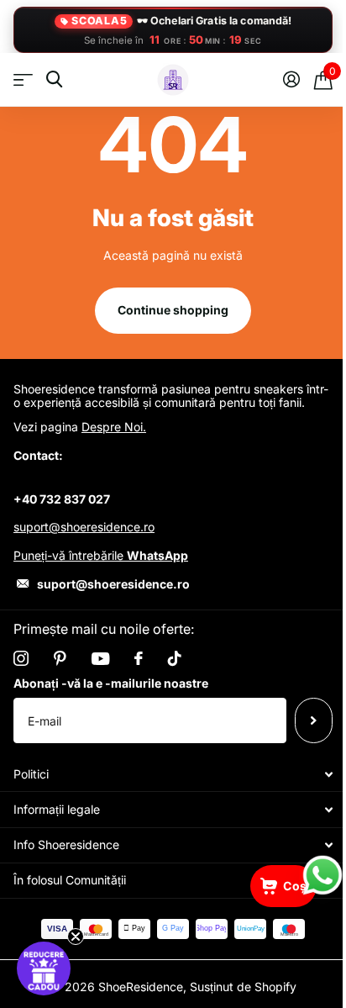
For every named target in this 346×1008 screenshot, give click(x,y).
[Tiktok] (174, 658)
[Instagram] (21, 658)
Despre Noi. (113, 427)
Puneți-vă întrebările (100, 555)
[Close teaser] (75, 936)
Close (173, 774)
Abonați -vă (314, 720)
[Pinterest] (60, 658)
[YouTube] (100, 658)
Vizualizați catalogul (23, 80)
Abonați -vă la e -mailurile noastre (110, 683)
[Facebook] (138, 658)
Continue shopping (173, 310)
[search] (54, 79)
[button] (44, 968)
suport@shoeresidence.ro (84, 527)
